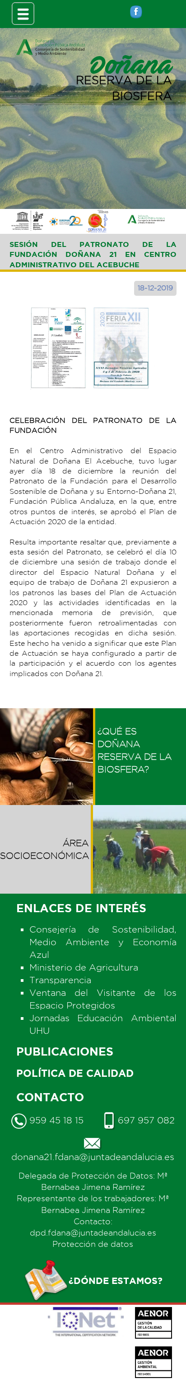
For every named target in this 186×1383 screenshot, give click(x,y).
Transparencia (60, 980)
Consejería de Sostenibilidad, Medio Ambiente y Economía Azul (103, 942)
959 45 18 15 (55, 1120)
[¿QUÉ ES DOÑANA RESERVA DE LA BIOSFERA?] (139, 715)
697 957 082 (145, 1120)
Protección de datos (92, 1244)
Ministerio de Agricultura (83, 967)
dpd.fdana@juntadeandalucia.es (93, 1232)
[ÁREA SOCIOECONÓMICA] (46, 811)
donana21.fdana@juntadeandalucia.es (92, 1157)
